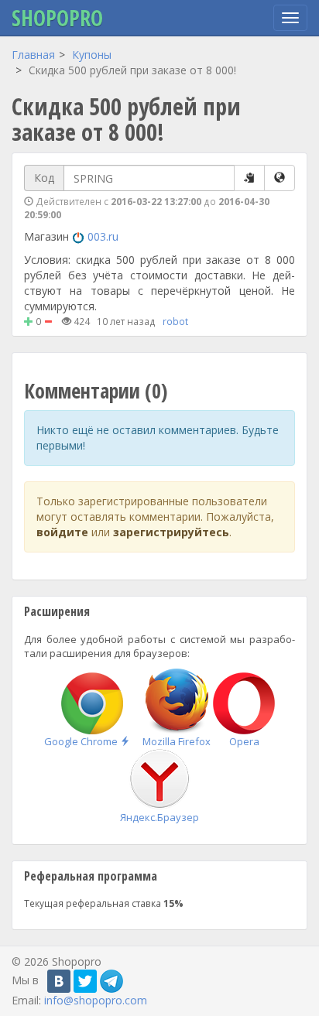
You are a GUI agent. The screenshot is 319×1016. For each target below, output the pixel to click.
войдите (62, 532)
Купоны (91, 54)
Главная (33, 54)
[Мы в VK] (58, 981)
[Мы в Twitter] (85, 981)
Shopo (57, 17)
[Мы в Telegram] (111, 981)
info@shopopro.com (95, 1000)
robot (175, 321)
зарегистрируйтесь (171, 532)
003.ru (102, 236)
